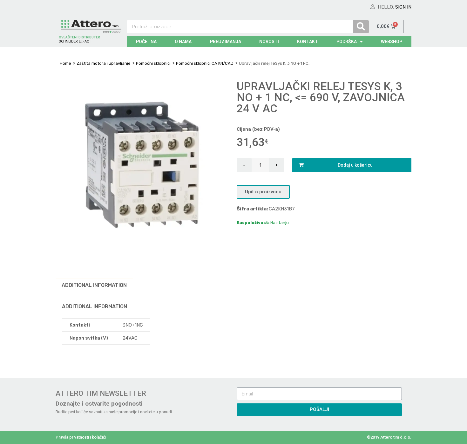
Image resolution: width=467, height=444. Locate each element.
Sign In (403, 7)
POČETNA (146, 41)
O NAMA (183, 41)
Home (65, 63)
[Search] (361, 26)
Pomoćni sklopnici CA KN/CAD (205, 63)
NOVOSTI (269, 41)
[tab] (94, 287)
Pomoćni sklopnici (153, 63)
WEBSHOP (391, 41)
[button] (263, 192)
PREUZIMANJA (225, 41)
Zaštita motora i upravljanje (104, 63)
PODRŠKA (346, 41)
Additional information (94, 285)
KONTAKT (307, 41)
